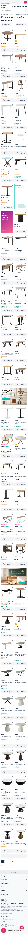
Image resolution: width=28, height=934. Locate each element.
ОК (25, 2)
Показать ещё (14, 856)
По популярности (20, 24)
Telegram (15, 6)
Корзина (23, 6)
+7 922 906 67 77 (12, 6)
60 (9, 865)
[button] (25, 6)
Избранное (20, 6)
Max (17, 6)
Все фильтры (7, 24)
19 (17, 861)
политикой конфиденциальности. (8, 3)
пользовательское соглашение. (17, 910)
